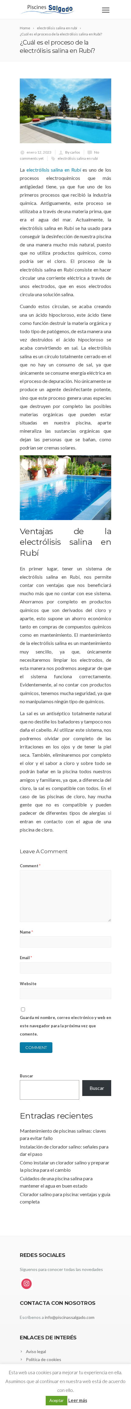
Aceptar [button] (56, 1400)
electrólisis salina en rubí (78, 158)
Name (26, 932)
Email (26, 957)
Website (28, 983)
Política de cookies (43, 1359)
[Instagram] (26, 1284)
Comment (30, 865)
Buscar (26, 1075)
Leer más (77, 1400)
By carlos (72, 152)
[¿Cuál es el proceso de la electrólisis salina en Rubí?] (65, 110)
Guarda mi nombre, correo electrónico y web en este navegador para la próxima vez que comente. (65, 1025)
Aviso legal (36, 1351)
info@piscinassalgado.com (69, 1317)
